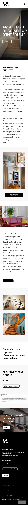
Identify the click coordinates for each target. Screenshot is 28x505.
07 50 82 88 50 (7, 454)
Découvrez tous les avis (10, 386)
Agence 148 (11, 485)
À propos (6, 41)
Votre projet (7, 280)
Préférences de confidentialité (8, 502)
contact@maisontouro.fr (10, 455)
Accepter (22, 502)
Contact (6, 427)
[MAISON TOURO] (5, 441)
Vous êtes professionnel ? (9, 468)
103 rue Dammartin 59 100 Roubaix (13, 452)
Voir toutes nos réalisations (14, 195)
